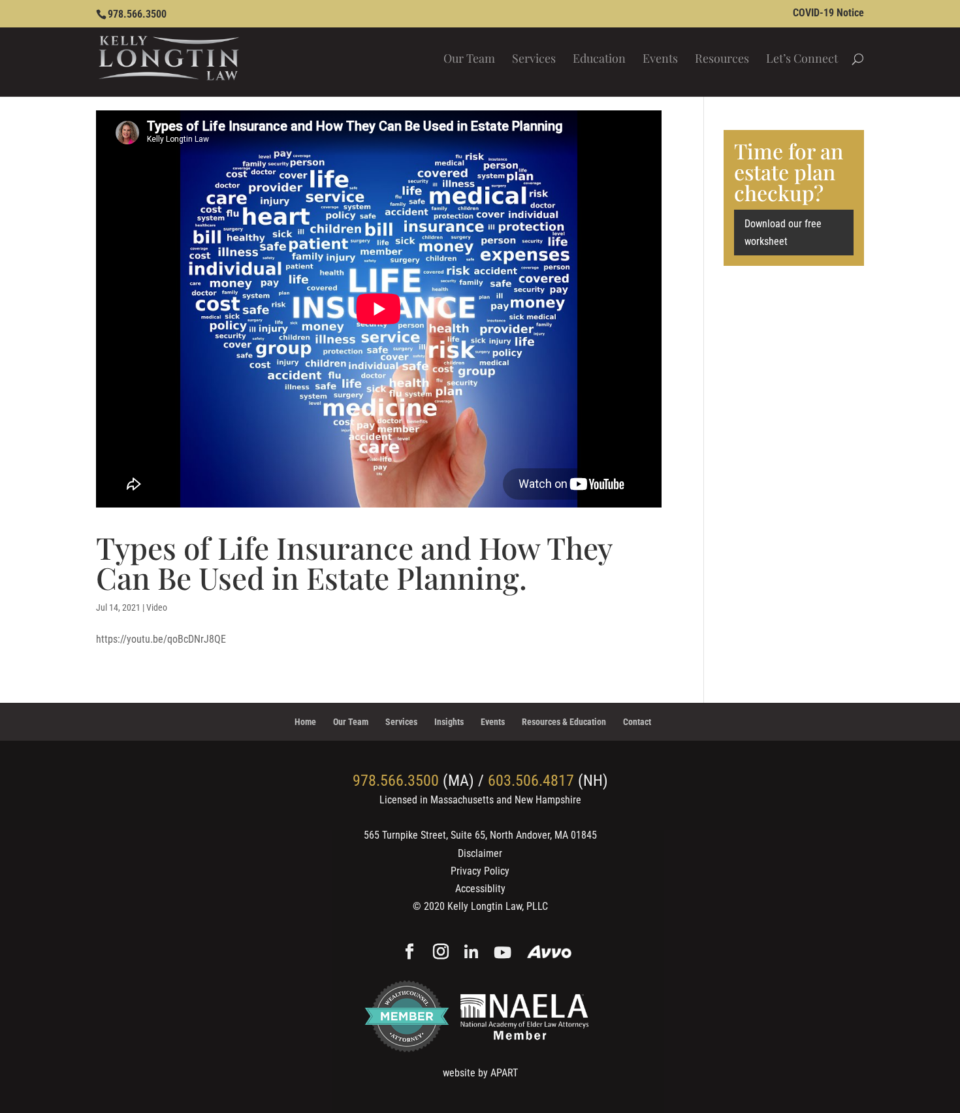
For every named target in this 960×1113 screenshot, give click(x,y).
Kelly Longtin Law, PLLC (497, 906)
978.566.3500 (137, 14)
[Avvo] (549, 953)
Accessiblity (480, 888)
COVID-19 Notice (828, 13)
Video (156, 607)
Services (534, 60)
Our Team (469, 60)
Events (660, 60)
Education (599, 60)
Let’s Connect (802, 60)
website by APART (480, 1073)
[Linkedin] (471, 953)
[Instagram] (441, 953)
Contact (637, 722)
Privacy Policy (480, 871)
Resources (722, 60)
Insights (449, 722)
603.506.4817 (531, 780)
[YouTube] (502, 953)
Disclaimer (480, 853)
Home (305, 722)
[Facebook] (409, 953)
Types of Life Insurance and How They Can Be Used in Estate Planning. (354, 562)
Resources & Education (564, 722)
